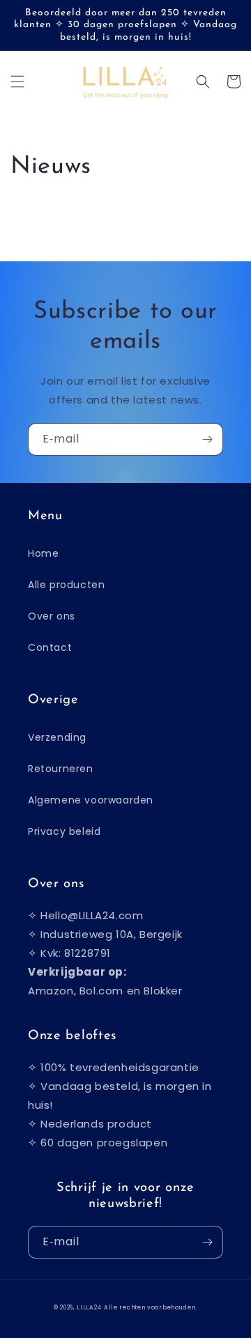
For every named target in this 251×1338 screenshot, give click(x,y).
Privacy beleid (64, 831)
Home (43, 553)
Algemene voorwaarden (90, 800)
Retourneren (60, 769)
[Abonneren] (207, 439)
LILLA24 (89, 1307)
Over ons (51, 616)
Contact (50, 647)
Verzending (57, 737)
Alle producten (66, 585)
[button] (17, 81)
